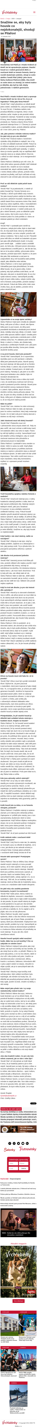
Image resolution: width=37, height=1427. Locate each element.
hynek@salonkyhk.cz (8, 1104)
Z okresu (23, 1356)
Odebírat (23, 1177)
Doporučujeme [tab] (15, 1187)
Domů (2, 18)
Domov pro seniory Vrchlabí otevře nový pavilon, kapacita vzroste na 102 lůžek (9, 1348)
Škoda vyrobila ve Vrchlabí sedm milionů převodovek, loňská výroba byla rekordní (18, 1125)
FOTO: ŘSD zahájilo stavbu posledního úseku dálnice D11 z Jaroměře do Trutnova (27, 1383)
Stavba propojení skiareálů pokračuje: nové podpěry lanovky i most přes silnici (18, 1128)
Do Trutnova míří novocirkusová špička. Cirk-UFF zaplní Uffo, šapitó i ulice (18, 1131)
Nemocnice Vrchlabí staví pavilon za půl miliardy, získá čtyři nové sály (27, 1347)
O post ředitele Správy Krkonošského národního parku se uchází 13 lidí (18, 1123)
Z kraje (8, 18)
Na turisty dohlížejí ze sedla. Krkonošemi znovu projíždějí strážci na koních (18, 1120)
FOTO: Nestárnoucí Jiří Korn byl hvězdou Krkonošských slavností (9, 1382)
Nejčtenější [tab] (4, 1187)
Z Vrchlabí (5, 1320)
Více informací (18, 1309)
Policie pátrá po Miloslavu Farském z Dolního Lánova (17, 1203)
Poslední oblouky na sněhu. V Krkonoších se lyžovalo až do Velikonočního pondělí (17, 1419)
